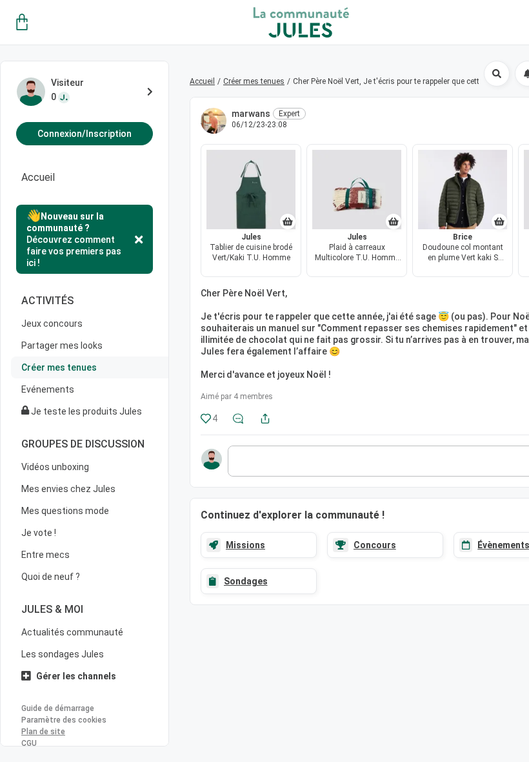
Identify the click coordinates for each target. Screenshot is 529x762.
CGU (29, 743)
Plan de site (43, 731)
